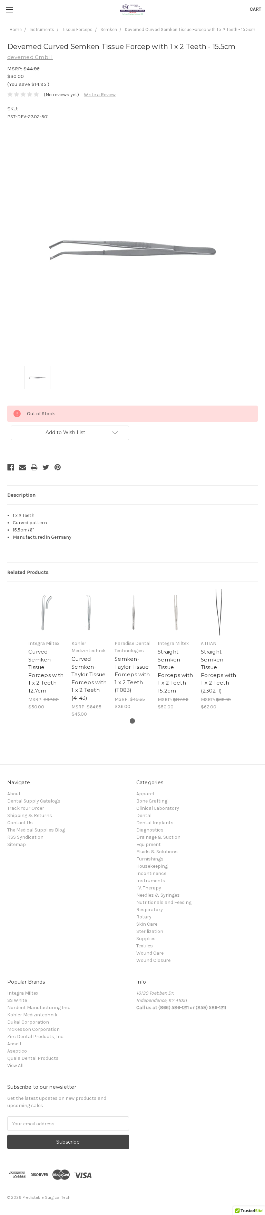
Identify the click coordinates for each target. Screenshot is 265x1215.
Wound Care (150, 953)
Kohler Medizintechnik (32, 1015)
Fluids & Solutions (157, 852)
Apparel (145, 794)
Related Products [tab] (28, 572)
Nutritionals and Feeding (164, 902)
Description (21, 495)
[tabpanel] (46, 649)
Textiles (144, 946)
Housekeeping (152, 866)
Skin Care (146, 924)
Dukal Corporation (28, 1022)
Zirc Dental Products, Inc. (35, 1036)
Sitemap (16, 844)
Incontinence (151, 873)
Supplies (146, 939)
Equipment (148, 844)
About (14, 794)
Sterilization (149, 931)
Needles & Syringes (158, 895)
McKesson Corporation (33, 1029)
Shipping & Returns (29, 815)
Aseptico (17, 1051)
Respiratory (149, 910)
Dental (143, 815)
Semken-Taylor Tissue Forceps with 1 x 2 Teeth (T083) (132, 674)
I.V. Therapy (148, 888)
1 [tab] (132, 721)
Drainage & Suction (158, 837)
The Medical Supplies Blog (36, 830)
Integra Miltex (22, 993)
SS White (17, 1000)
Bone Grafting (151, 801)
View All (15, 1065)
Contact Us (20, 823)
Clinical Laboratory (157, 808)
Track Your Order (25, 808)
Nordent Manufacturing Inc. (38, 1007)
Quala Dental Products (33, 1058)
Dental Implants (155, 823)
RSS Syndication (25, 837)
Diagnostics (150, 830)
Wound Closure (153, 960)
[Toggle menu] (9, 9)
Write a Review (100, 95)
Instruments (150, 881)
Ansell (14, 1044)
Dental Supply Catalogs (33, 801)
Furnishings (150, 859)
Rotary (143, 917)
